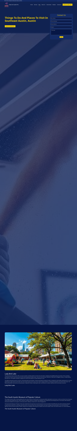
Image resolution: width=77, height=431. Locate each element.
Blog (39, 4)
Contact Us (59, 4)
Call (67, 4)
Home (31, 4)
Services (35, 4)
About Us (43, 4)
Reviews (54, 4)
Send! (61, 37)
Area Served (49, 4)
